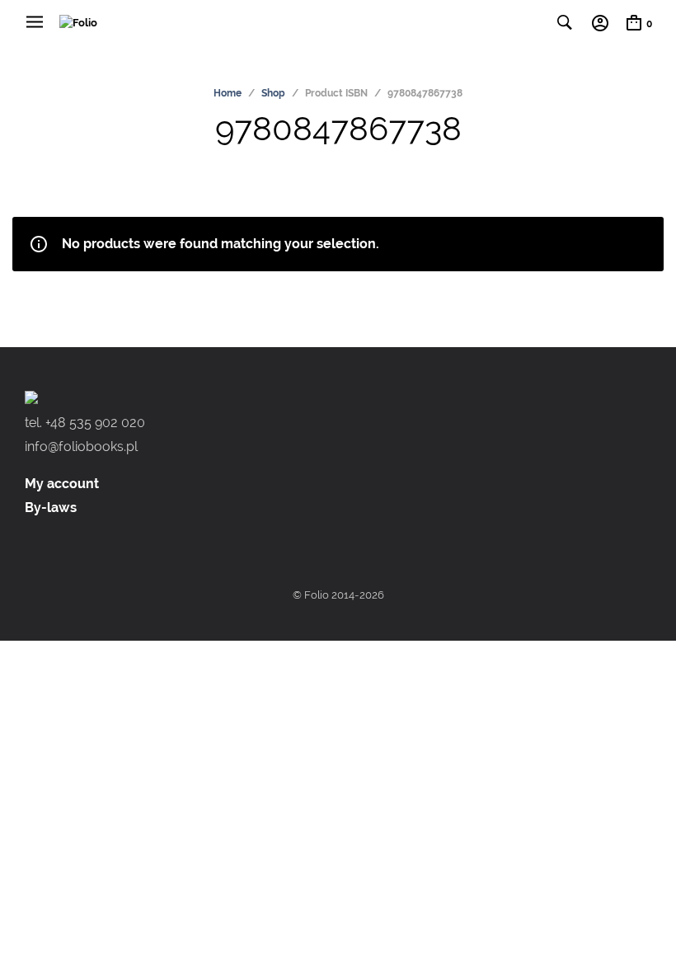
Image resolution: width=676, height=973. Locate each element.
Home (228, 93)
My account (62, 483)
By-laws (51, 507)
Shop (273, 93)
